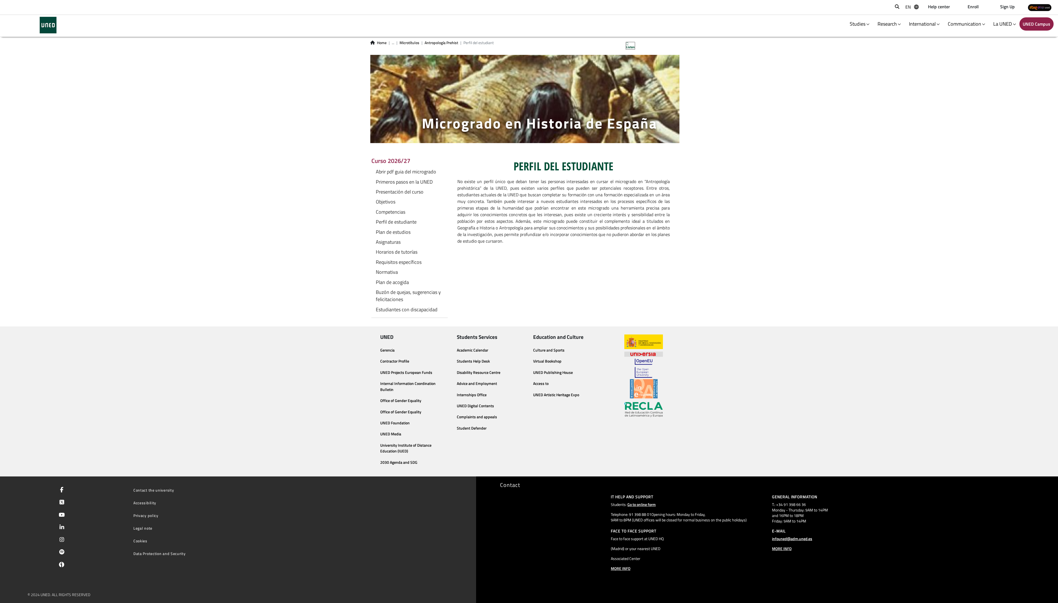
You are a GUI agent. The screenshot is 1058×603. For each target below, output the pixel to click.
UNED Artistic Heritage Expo (556, 395)
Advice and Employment (477, 383)
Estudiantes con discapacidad (407, 309)
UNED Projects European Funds (406, 372)
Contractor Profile (394, 361)
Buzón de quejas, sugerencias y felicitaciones (408, 296)
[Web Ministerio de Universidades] (643, 341)
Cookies (140, 541)
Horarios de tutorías (396, 252)
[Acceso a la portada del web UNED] (48, 25)
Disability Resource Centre (478, 372)
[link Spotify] (60, 552)
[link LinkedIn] (61, 527)
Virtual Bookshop (547, 361)
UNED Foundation (395, 423)
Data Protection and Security (159, 553)
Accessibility (144, 503)
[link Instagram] (61, 540)
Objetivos (385, 201)
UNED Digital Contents (475, 406)
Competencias (390, 212)
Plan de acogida (392, 282)
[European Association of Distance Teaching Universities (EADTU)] (644, 388)
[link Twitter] (61, 502)
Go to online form (641, 504)
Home (382, 43)
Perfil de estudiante (396, 222)
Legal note (142, 528)
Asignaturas (388, 242)
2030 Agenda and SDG (398, 462)
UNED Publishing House (553, 372)
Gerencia (387, 350)
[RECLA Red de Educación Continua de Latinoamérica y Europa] (643, 409)
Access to (541, 383)
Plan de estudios (393, 232)
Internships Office (472, 395)
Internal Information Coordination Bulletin (408, 386)
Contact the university (153, 490)
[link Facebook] (60, 490)
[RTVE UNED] (1039, 7)
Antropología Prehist (441, 43)
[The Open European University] (643, 368)
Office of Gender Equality (400, 401)
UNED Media (390, 434)
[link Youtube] (61, 515)
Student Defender (472, 428)
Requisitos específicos (399, 262)
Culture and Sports (549, 350)
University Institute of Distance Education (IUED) (405, 448)
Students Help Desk (473, 361)
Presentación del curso (399, 191)
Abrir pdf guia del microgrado (406, 171)
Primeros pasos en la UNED (404, 182)
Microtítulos (409, 43)
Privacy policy (145, 515)
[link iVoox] (60, 566)
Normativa (387, 272)
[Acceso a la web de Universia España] (643, 353)
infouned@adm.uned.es (792, 539)
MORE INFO (620, 568)
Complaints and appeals (477, 417)
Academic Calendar (472, 350)
